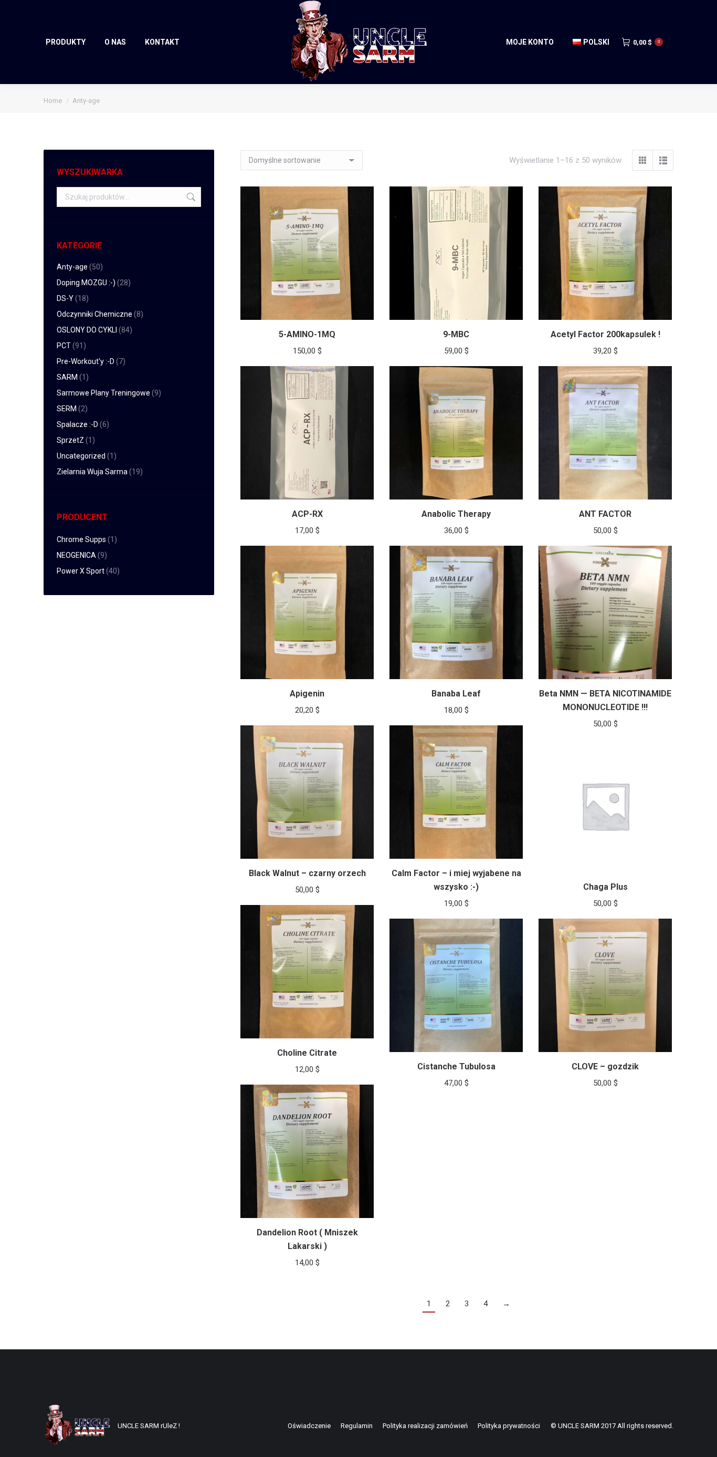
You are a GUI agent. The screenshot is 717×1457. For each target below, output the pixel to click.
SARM (67, 377)
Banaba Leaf (456, 694)
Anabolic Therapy (456, 514)
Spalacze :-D (77, 424)
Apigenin (307, 694)
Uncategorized (81, 456)
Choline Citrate (307, 1053)
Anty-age (72, 267)
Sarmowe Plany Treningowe (103, 393)
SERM (67, 408)
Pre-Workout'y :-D (85, 361)
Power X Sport (80, 571)
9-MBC (456, 334)
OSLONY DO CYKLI (87, 330)
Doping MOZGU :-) (86, 282)
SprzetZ (70, 440)
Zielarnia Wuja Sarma (92, 471)
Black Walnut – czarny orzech (307, 873)
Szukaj (190, 197)
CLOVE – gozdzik (605, 1066)
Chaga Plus (605, 887)
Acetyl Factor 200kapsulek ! (605, 334)
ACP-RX (307, 514)
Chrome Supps (81, 539)
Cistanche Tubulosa (456, 1066)
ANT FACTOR (605, 514)
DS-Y (65, 298)
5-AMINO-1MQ (307, 334)
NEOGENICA (76, 555)
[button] (360, 306)
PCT (64, 345)
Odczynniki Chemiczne (94, 314)
